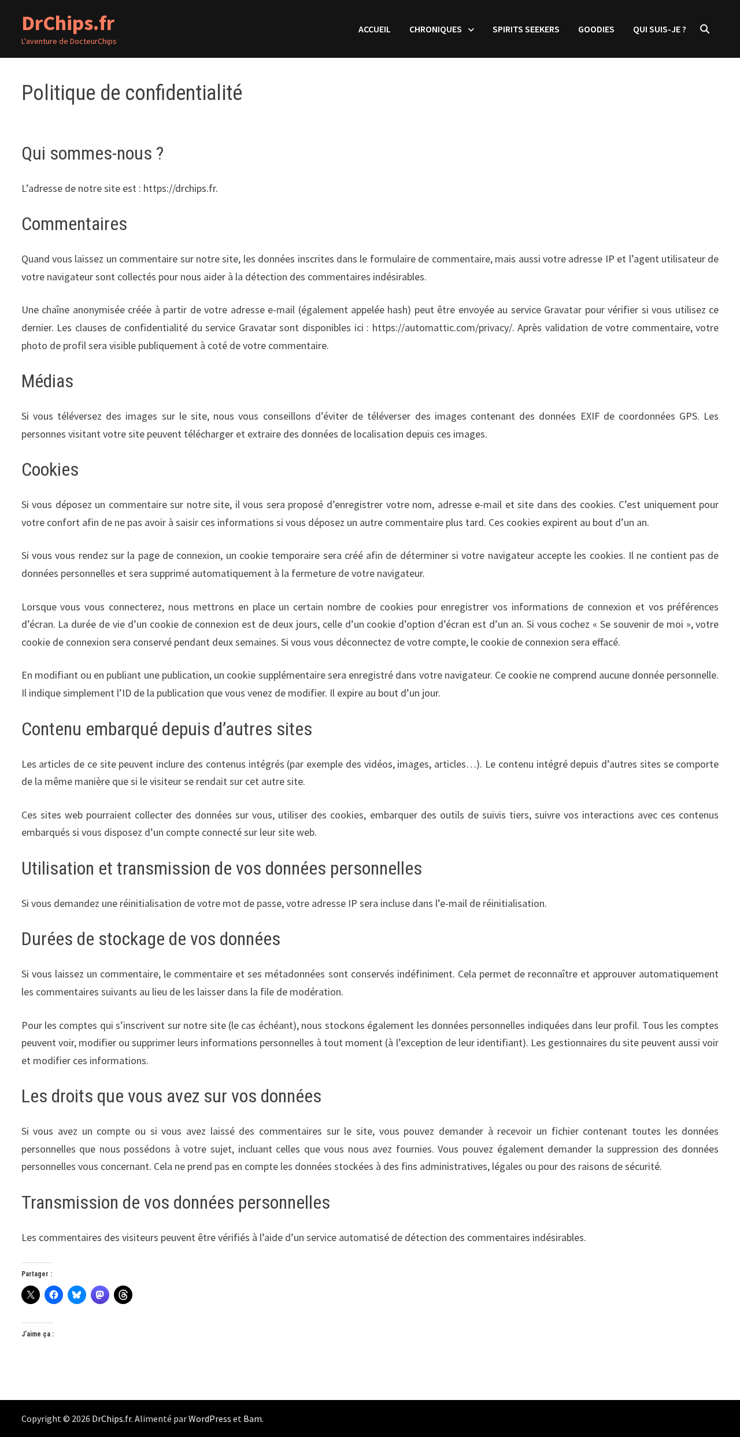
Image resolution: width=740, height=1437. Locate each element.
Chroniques (435, 29)
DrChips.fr (67, 23)
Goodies (596, 29)
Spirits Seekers (526, 29)
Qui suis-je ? (659, 29)
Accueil (374, 29)
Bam (252, 1418)
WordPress (209, 1418)
